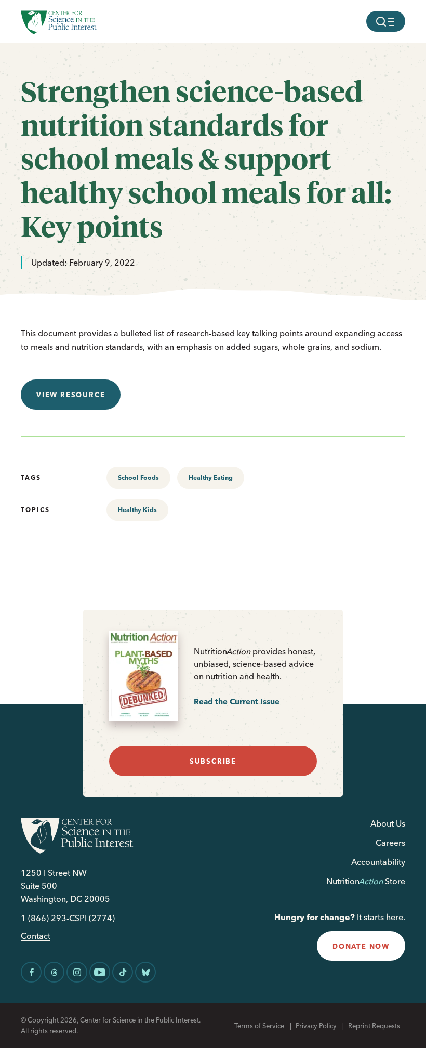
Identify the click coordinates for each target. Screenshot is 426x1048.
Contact (35, 936)
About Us (387, 823)
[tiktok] (122, 972)
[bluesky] (145, 972)
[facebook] (31, 972)
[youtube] (99, 972)
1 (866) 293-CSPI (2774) (68, 918)
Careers (390, 842)
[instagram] (76, 972)
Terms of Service (259, 1025)
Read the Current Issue (236, 701)
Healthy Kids (137, 510)
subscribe (213, 761)
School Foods (138, 477)
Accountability (378, 862)
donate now (361, 946)
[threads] (54, 972)
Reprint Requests (374, 1025)
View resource (70, 394)
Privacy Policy (316, 1025)
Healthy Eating (211, 477)
